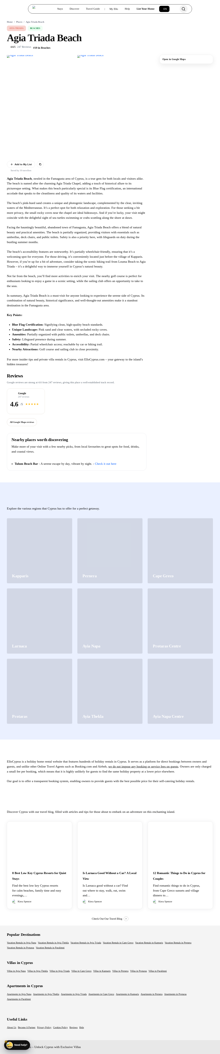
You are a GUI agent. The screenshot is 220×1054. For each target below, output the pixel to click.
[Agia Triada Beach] (41, 105)
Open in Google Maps (174, 59)
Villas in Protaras (138, 971)
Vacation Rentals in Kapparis (149, 942)
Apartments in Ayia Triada (74, 994)
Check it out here (105, 463)
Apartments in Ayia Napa (19, 994)
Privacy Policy (44, 1027)
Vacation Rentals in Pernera (178, 942)
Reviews (73, 1027)
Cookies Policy (60, 1027)
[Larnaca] (39, 621)
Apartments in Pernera (151, 994)
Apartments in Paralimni (19, 999)
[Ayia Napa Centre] (180, 691)
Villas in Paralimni (157, 971)
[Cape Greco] (180, 550)
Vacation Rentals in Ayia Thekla (53, 942)
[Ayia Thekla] (110, 691)
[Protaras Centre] (180, 621)
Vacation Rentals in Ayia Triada (85, 942)
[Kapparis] (39, 550)
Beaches (35, 28)
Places (19, 22)
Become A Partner (26, 1027)
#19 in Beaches (41, 47)
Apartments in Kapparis (127, 994)
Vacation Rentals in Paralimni (50, 947)
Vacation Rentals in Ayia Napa (21, 942)
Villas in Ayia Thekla (37, 971)
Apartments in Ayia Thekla (46, 994)
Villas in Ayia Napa (16, 971)
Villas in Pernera (120, 971)
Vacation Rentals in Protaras (20, 947)
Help (81, 1027)
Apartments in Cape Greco (101, 994)
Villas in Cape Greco (81, 971)
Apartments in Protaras (175, 994)
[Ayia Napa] (110, 621)
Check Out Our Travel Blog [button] (107, 918)
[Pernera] (110, 550)
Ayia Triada (16, 28)
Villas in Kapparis (102, 971)
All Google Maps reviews (22, 422)
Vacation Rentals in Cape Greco (118, 942)
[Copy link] (40, 164)
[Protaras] (39, 691)
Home (10, 22)
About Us (11, 1027)
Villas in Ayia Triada (60, 971)
